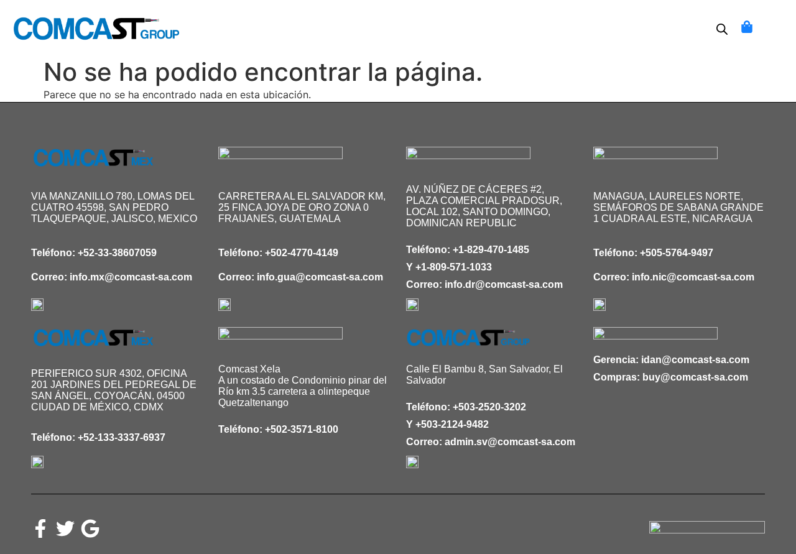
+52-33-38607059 (117, 252)
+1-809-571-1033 (453, 267)
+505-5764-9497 (676, 252)
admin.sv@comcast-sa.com (510, 441)
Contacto (538, 20)
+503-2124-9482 (452, 424)
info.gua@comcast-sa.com (320, 277)
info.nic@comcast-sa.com (693, 277)
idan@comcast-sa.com (695, 359)
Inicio (233, 20)
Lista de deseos (446, 20)
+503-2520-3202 (489, 407)
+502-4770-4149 (301, 252)
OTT (435, 36)
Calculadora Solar (324, 20)
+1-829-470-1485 (491, 249)
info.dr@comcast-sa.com (504, 284)
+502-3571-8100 (301, 429)
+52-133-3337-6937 (121, 437)
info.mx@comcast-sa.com (131, 277)
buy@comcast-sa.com (695, 377)
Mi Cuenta (379, 36)
